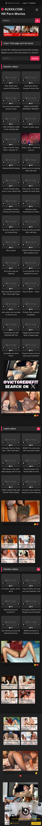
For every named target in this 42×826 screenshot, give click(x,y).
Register (33, 3)
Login (24, 3)
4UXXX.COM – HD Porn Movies (13, 11)
